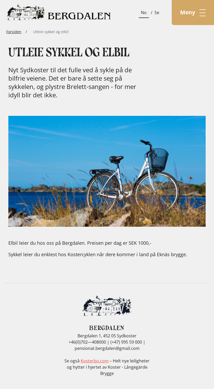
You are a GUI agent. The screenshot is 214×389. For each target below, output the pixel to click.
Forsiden (13, 31)
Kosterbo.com (95, 361)
